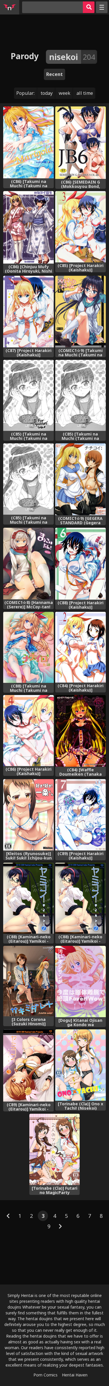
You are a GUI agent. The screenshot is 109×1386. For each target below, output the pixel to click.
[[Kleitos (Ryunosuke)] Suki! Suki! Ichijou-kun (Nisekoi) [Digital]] (28, 814)
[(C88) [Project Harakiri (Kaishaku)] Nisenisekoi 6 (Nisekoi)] (80, 564)
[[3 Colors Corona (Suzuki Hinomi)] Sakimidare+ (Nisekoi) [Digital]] (28, 981)
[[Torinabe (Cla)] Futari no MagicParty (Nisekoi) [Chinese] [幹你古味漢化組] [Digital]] (54, 1149)
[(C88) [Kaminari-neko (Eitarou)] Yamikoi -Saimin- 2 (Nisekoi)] (28, 898)
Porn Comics (45, 1375)
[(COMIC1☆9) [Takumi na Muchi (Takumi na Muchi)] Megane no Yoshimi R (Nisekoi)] (80, 311)
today (47, 93)
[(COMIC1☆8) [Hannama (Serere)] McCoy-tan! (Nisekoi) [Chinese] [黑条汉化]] (28, 563)
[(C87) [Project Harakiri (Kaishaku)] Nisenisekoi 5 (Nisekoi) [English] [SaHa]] (28, 311)
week (64, 93)
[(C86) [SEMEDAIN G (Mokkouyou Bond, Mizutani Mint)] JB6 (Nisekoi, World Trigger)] (80, 142)
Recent (54, 74)
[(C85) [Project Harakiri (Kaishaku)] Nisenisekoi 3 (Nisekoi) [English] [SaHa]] (80, 226)
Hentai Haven (74, 1375)
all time (84, 93)
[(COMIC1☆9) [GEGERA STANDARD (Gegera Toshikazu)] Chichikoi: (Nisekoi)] (80, 479)
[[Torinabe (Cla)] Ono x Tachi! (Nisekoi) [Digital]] (80, 1065)
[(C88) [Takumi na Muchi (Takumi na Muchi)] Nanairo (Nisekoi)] (28, 647)
